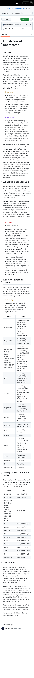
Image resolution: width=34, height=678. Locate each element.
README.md (9, 29)
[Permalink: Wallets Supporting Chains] (1, 281)
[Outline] (31, 34)
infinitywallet (8, 8)
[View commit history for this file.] (29, 24)
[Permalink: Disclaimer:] (1, 562)
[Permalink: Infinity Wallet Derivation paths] (1, 474)
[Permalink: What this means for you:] (1, 182)
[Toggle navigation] (2, 2)
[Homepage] (17, 2)
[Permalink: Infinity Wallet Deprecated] (1, 43)
